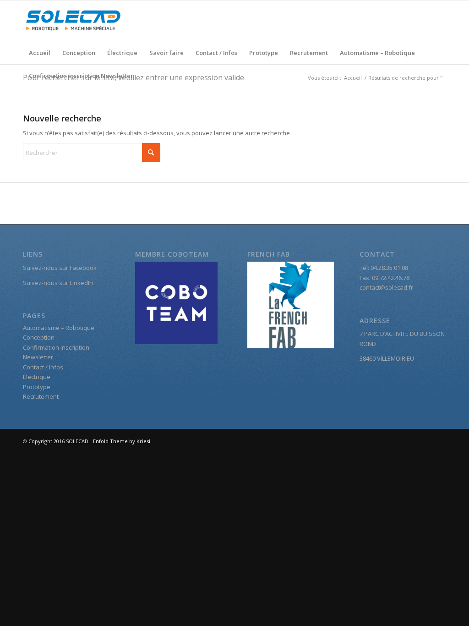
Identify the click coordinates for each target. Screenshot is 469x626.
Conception (78, 53)
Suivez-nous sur (46, 283)
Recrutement (309, 53)
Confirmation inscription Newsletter (81, 75)
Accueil (39, 53)
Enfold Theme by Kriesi (121, 441)
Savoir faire (166, 53)
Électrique (122, 53)
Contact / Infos (216, 53)
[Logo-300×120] (73, 20)
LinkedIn (81, 283)
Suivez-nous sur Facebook (60, 268)
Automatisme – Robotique (377, 53)
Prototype (263, 53)
